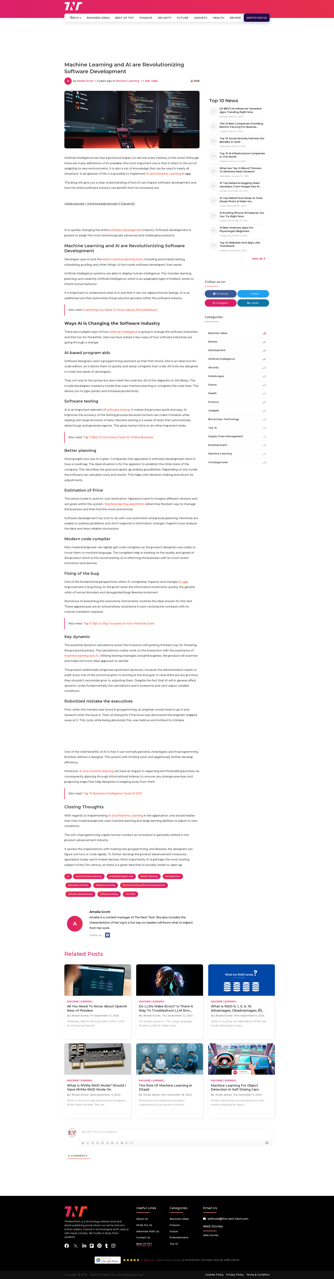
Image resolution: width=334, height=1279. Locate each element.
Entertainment (179, 1237)
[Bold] (83, 1143)
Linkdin (254, 303)
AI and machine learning (96, 771)
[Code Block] (117, 1143)
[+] (131, 1142)
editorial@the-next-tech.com (228, 1218)
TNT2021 (130, 894)
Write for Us (256, 17)
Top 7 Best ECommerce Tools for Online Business (118, 437)
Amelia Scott (85, 80)
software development (125, 230)
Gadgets (200, 17)
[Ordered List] (102, 1143)
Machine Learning (127, 80)
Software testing (109, 894)
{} (126, 1142)
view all (257, 258)
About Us (142, 1218)
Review (235, 17)
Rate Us (149, 1260)
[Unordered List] (107, 1143)
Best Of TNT (124, 17)
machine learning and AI (81, 655)
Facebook (222, 293)
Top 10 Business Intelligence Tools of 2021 (112, 793)
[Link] (122, 1143)
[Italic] (87, 1143)
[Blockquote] (112, 1143)
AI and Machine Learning (163, 173)
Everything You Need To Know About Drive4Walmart (120, 310)
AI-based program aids (121, 876)
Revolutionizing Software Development (144, 885)
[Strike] (97, 1143)
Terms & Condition (258, 1274)
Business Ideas (98, 17)
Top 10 (174, 1243)
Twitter (254, 293)
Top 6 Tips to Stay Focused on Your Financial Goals (118, 623)
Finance (146, 17)
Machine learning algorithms (125, 504)
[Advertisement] (167, 43)
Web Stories (210, 1235)
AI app (183, 581)
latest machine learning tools (122, 259)
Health (218, 17)
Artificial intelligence (123, 331)
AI (68, 876)
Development (172, 876)
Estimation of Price (78, 885)
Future (182, 17)
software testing (118, 409)
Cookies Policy (214, 1274)
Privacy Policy (235, 1274)
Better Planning (149, 876)
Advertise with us (147, 1231)
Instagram (221, 303)
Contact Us (143, 1237)
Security (164, 17)
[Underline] (92, 1143)
